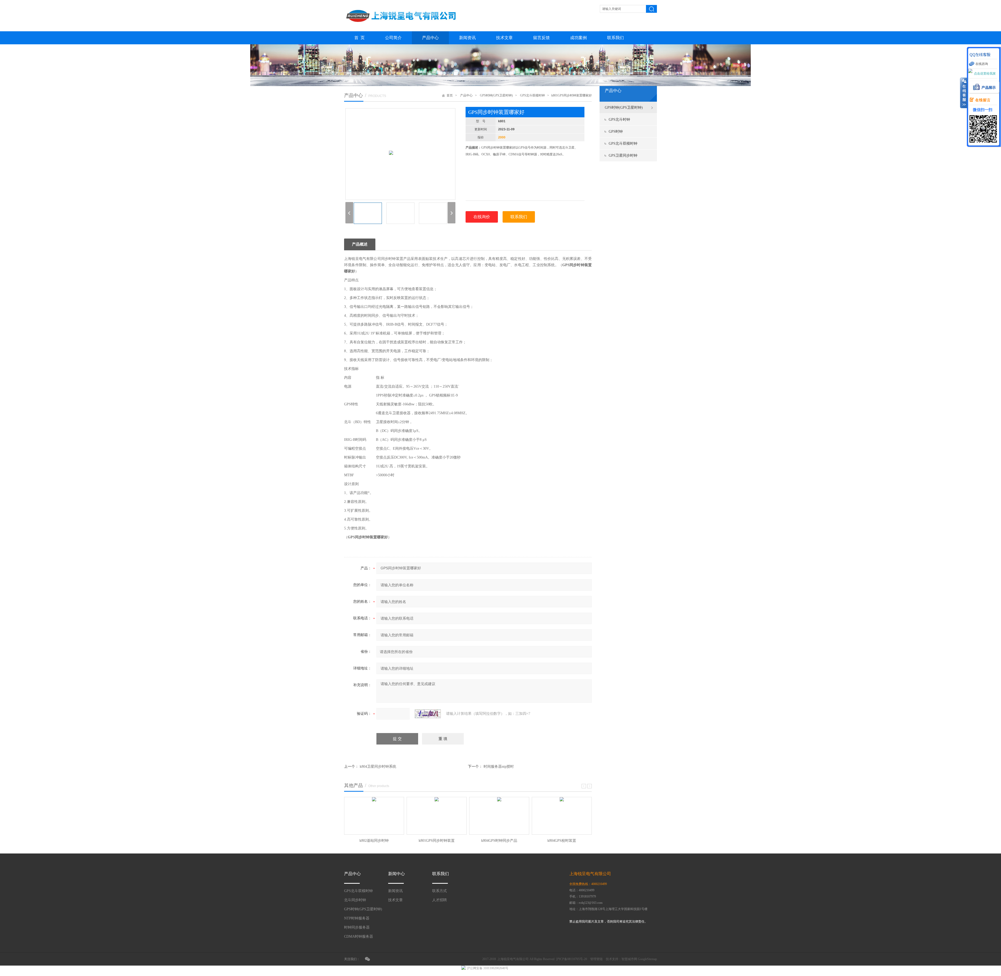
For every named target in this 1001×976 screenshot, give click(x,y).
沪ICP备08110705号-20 (571, 959)
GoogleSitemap (647, 959)
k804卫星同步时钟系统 (378, 766)
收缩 (963, 93)
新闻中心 (396, 873)
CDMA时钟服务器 (358, 936)
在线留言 (978, 100)
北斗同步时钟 (355, 900)
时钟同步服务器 (357, 927)
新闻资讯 (467, 37)
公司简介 (393, 37)
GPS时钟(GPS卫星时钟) (624, 107)
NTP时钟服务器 (356, 918)
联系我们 (615, 37)
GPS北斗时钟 (619, 119)
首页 (450, 95)
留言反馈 (541, 37)
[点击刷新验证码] (428, 713)
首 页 (359, 37)
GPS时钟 (616, 131)
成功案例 (578, 37)
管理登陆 (596, 959)
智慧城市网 (629, 959)
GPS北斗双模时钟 (623, 143)
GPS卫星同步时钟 (623, 155)
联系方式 (439, 891)
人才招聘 (439, 900)
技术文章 (504, 37)
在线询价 (481, 217)
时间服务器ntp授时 (499, 766)
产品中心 (430, 37)
